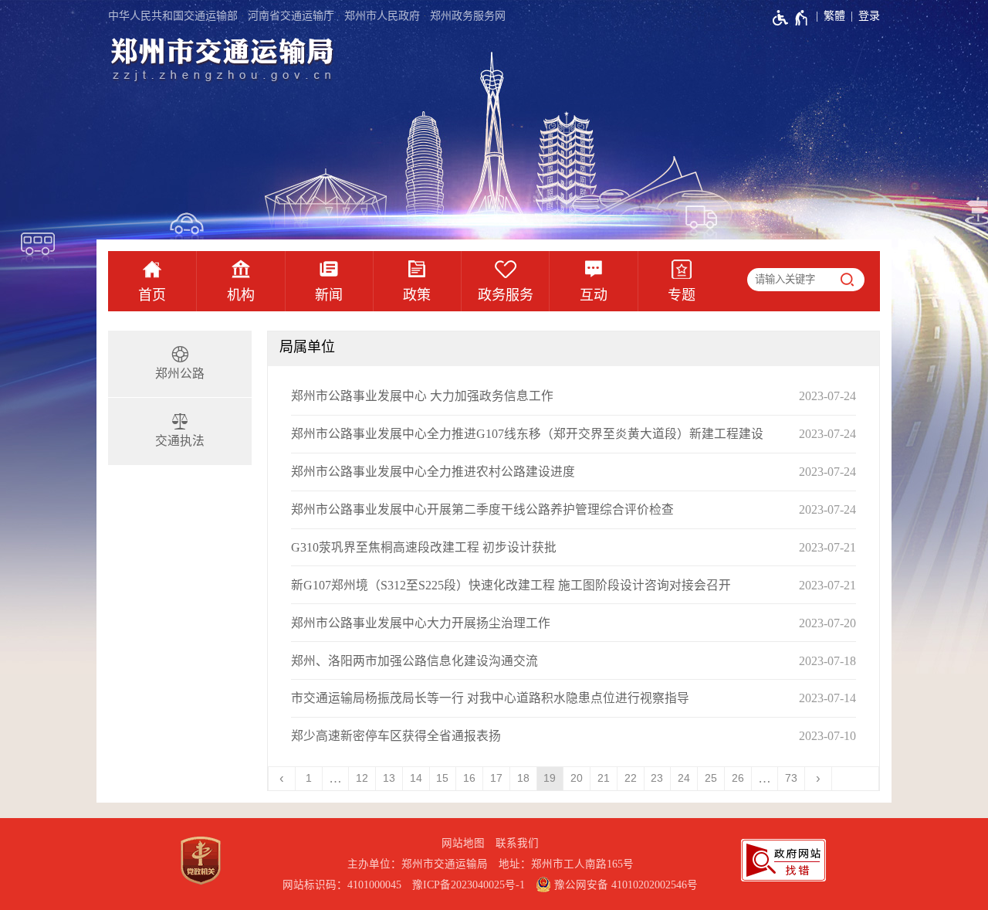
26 (738, 778)
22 (630, 778)
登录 (869, 16)
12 (362, 778)
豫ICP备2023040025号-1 (468, 885)
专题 (681, 295)
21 (603, 778)
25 (711, 778)
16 (469, 778)
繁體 (834, 16)
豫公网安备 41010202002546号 (624, 885)
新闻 (329, 295)
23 (657, 778)
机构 (241, 295)
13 (389, 778)
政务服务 (505, 295)
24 (684, 778)
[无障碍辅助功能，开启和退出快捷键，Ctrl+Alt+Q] (790, 17)
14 (416, 778)
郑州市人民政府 (382, 16)
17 (496, 778)
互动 (593, 295)
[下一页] (818, 778)
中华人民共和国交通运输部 (173, 16)
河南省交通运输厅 (291, 16)
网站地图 (463, 843)
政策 (417, 295)
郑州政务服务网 (468, 16)
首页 (152, 295)
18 (523, 778)
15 (442, 778)
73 (791, 778)
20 (576, 778)
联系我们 (517, 843)
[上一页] (282, 778)
